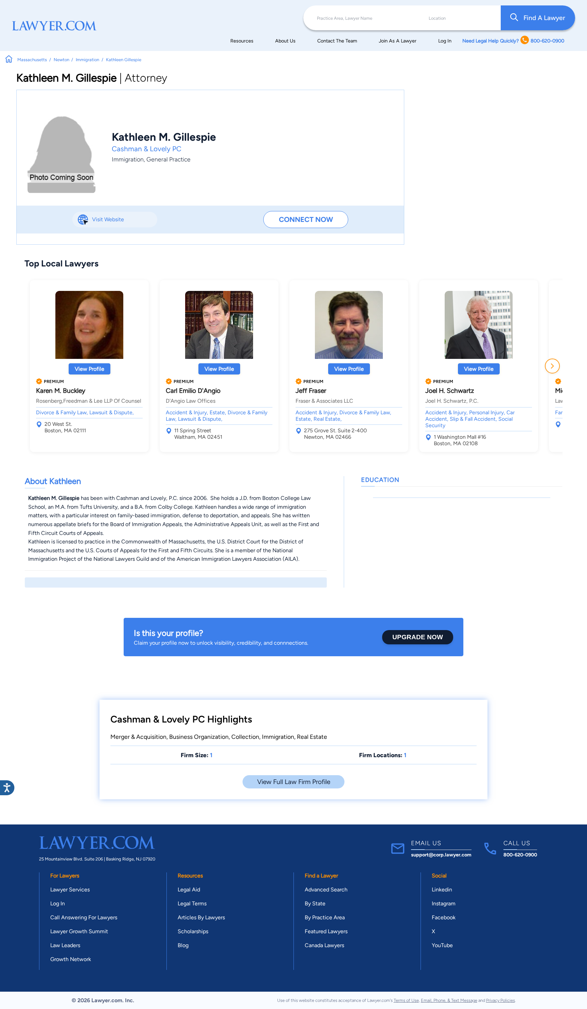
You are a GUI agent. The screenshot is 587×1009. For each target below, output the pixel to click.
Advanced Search (326, 889)
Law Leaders (65, 945)
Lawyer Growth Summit (79, 931)
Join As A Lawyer (397, 41)
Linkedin (442, 889)
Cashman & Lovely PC (146, 148)
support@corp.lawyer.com (441, 855)
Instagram (444, 903)
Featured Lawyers (326, 931)
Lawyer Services (70, 889)
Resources (241, 41)
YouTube (442, 945)
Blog (183, 945)
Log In (444, 41)
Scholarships (193, 931)
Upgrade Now (417, 637)
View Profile (89, 369)
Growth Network (70, 959)
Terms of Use (406, 1000)
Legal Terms (192, 903)
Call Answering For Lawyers (83, 917)
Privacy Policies (500, 1000)
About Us (285, 41)
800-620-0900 (520, 855)
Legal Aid (189, 889)
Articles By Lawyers (201, 917)
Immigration (128, 159)
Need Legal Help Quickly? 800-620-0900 (513, 41)
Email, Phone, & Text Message (449, 1000)
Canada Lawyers (324, 945)
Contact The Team (337, 41)
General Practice (168, 159)
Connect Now (306, 219)
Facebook (444, 917)
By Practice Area (325, 917)
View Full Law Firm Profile (293, 782)
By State (315, 903)
